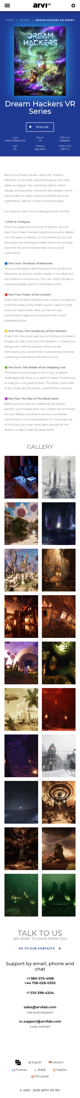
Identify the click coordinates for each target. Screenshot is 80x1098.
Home (10, 20)
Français (21, 1069)
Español (61, 1069)
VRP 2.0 (64, 149)
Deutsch (57, 1062)
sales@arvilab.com (40, 1007)
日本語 (41, 1069)
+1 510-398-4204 (40, 993)
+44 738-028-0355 (40, 983)
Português (41, 1076)
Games (24, 20)
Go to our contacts (37, 948)
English (36, 1062)
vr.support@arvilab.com (40, 1021)
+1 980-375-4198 (40, 979)
